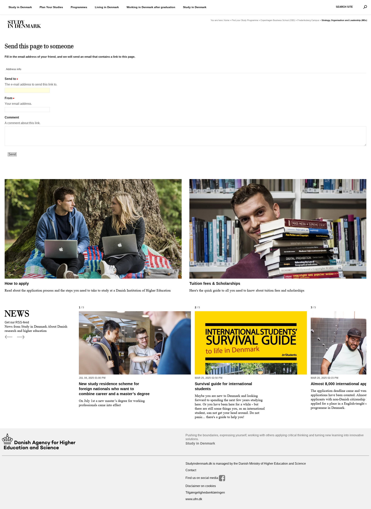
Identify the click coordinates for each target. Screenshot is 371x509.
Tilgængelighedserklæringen (205, 492)
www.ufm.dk (194, 499)
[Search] (365, 7)
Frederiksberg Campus (308, 20)
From (8, 98)
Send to (10, 78)
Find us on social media (202, 477)
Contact (191, 470)
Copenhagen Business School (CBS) (277, 20)
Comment (12, 117)
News (17, 313)
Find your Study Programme (245, 20)
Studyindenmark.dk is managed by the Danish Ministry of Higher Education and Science (246, 463)
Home (226, 20)
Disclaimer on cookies (201, 486)
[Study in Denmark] (24, 24)
